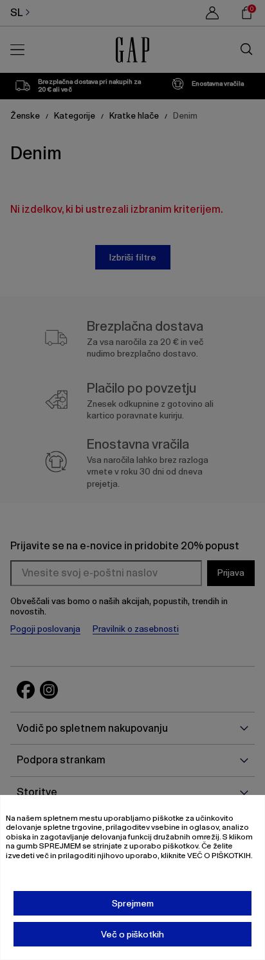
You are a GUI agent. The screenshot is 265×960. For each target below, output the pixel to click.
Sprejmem (133, 903)
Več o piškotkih (132, 934)
